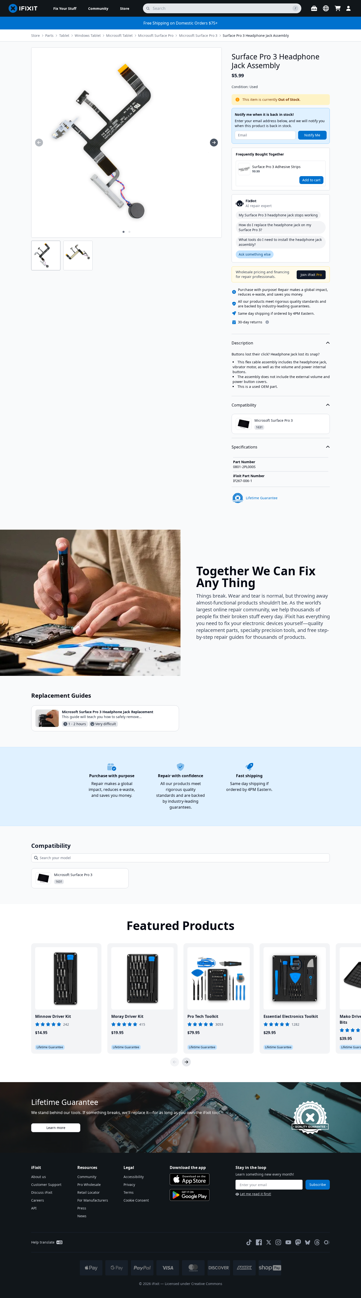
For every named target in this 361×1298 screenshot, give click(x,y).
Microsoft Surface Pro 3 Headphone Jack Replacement (107, 711)
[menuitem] (64, 8)
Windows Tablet (88, 35)
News (81, 1216)
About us (38, 1176)
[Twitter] (269, 1242)
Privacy (129, 1184)
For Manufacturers (92, 1200)
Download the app (188, 1167)
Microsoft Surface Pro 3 (198, 35)
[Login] (348, 8)
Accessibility (134, 1176)
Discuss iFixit (41, 1192)
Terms (129, 1192)
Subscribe (317, 1184)
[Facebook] (259, 1242)
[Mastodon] (298, 1242)
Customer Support (46, 1184)
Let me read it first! (255, 1194)
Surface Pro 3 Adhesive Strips (276, 166)
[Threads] (317, 1242)
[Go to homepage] (25, 8)
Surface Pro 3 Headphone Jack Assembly (256, 35)
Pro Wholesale (89, 1184)
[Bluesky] (307, 1242)
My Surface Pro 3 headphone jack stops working (278, 215)
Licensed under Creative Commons (193, 1283)
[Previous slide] (174, 1062)
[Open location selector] (326, 8)
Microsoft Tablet (119, 35)
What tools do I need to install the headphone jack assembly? (280, 242)
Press (81, 1208)
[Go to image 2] (129, 232)
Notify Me (312, 135)
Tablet (64, 35)
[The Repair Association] (327, 1242)
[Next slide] (186, 1062)
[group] (39, 142)
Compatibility (244, 405)
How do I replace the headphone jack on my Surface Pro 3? (275, 227)
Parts (49, 35)
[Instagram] (278, 1242)
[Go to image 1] (123, 232)
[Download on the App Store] (189, 1179)
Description (242, 343)
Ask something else (255, 254)
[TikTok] (249, 1242)
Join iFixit (311, 274)
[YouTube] (288, 1242)
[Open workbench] (314, 8)
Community (86, 1176)
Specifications (244, 447)
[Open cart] (338, 8)
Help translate (43, 1242)
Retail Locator (88, 1192)
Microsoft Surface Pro (155, 35)
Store (35, 35)
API (34, 1208)
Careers (37, 1200)
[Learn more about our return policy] (267, 322)
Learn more (55, 1127)
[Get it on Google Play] (189, 1195)
